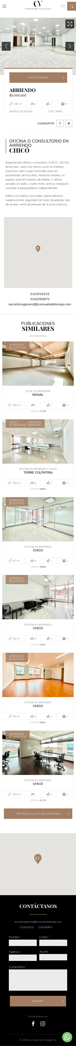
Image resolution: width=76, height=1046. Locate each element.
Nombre (15, 937)
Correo (44, 937)
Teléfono (15, 952)
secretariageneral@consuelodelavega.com (39, 304)
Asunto (43, 951)
